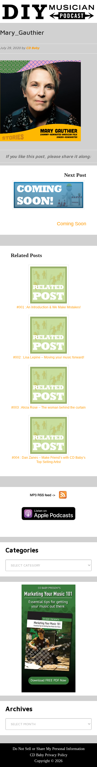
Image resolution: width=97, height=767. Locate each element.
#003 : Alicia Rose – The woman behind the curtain (48, 407)
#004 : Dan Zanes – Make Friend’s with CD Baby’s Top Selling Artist (48, 460)
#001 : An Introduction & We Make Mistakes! (49, 307)
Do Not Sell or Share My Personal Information (49, 749)
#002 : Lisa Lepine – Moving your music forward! (48, 357)
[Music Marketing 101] (48, 638)
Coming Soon (71, 223)
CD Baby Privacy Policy (48, 755)
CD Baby (32, 48)
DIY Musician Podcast (48, 10)
